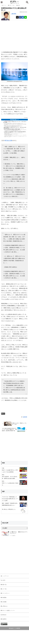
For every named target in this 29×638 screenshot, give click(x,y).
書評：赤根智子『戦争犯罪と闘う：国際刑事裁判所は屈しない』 (10, 504)
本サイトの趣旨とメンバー (8, 610)
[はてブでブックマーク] (22, 17)
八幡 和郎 (13, 13)
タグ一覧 (4, 589)
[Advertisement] (14, 35)
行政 (3, 468)
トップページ (5, 576)
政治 (3, 474)
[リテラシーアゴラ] (5, 534)
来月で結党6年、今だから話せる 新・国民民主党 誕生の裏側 (9, 477)
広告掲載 (4, 601)
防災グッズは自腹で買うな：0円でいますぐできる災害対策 (10, 471)
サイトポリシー (6, 593)
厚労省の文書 (8, 140)
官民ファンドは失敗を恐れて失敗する (10, 484)
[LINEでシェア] (25, 17)
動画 (3, 462)
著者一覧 (4, 584)
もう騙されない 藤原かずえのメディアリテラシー (19, 532)
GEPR (3, 580)
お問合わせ (4, 606)
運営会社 (4, 614)
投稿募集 (4, 597)
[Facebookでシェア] (20, 17)
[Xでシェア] (17, 17)
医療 (4, 413)
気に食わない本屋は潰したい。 (9, 509)
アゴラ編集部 (12, 535)
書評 (3, 491)
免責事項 (4, 619)
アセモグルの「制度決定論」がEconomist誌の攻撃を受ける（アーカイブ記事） (10, 498)
